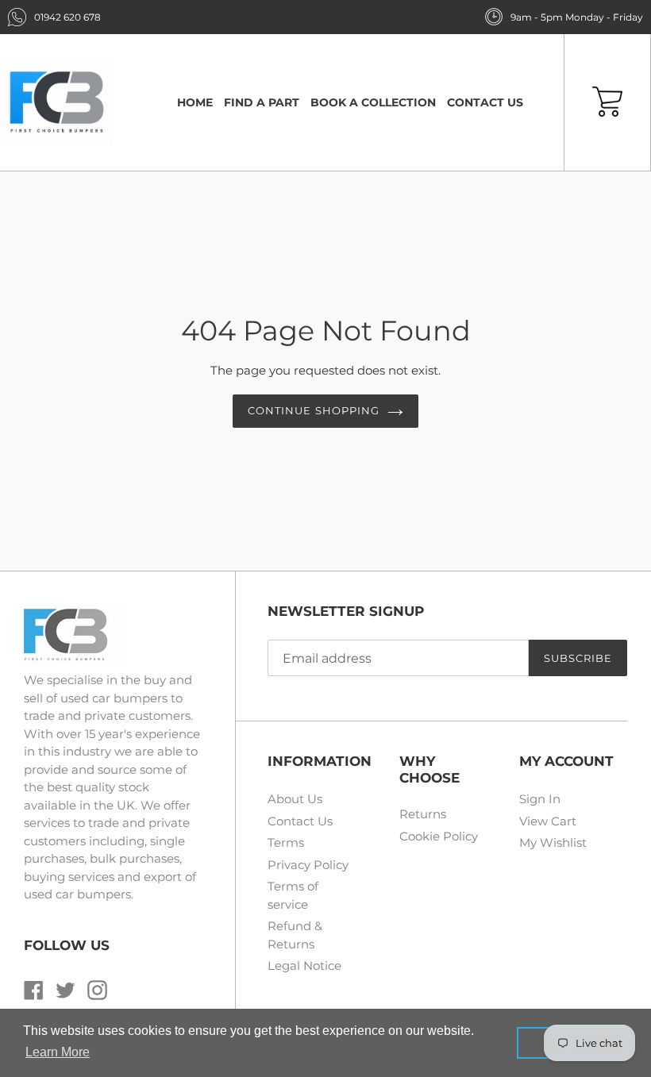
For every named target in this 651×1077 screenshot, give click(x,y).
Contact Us (300, 821)
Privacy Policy (308, 864)
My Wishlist (553, 842)
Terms (286, 842)
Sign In (539, 798)
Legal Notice (304, 965)
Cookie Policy (438, 836)
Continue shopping (313, 410)
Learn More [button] (57, 1052)
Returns (422, 813)
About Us (295, 798)
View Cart (547, 821)
